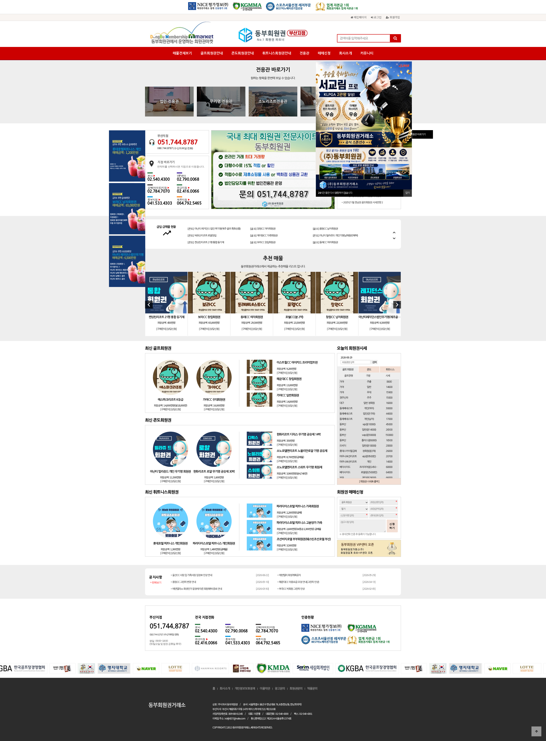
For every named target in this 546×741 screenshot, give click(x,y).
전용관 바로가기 (418, 134)
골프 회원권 (347, 369)
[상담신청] (172, 329)
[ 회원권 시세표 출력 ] (369, 481)
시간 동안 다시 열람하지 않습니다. (335, 193)
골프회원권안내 (211, 53)
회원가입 (394, 17)
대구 (342, 403)
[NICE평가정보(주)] (208, 8)
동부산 (343, 424)
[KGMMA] (247, 8)
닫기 (407, 193)
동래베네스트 (346, 408)
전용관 (304, 53)
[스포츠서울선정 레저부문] (288, 8)
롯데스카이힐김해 (348, 451)
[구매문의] (161, 329)
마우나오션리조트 (348, 456)
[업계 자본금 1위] (336, 8)
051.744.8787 (177, 142)
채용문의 (312, 688)
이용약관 (265, 688)
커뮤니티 (366, 53)
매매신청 (324, 53)
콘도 (369, 369)
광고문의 (280, 688)
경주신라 (344, 397)
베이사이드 (345, 467)
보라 (342, 477)
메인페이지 (360, 17)
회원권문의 (296, 688)
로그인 (377, 17)
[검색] (395, 38)
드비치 (343, 445)
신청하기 (392, 526)
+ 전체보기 (155, 582)
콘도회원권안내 (242, 53)
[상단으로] (536, 731)
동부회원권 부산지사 (273, 35)
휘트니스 (390, 369)
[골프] (263, 224)
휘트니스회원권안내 (276, 53)
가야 (342, 381)
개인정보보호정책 (245, 688)
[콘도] (202, 224)
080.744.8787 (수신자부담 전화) (175, 148)
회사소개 (345, 53)
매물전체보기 (182, 53)
